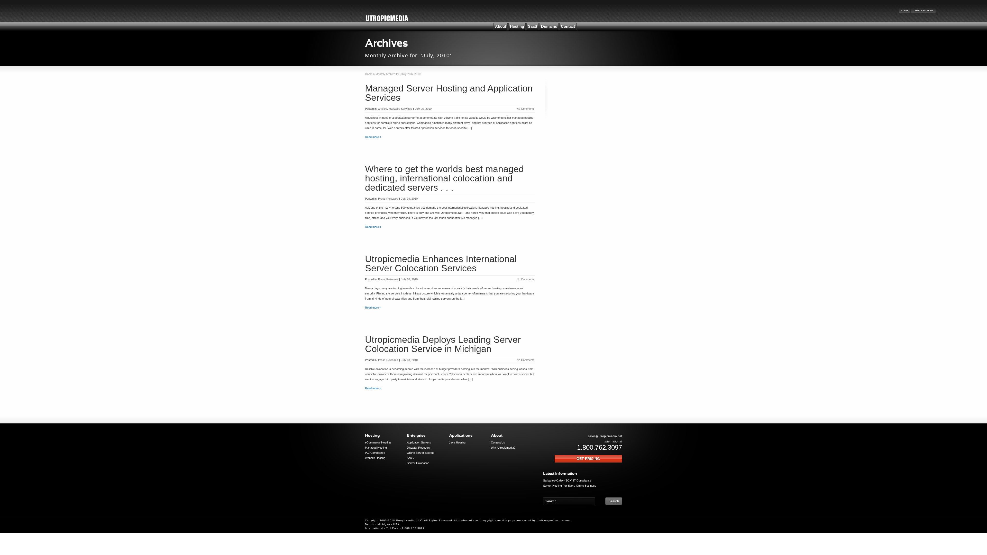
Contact (568, 26)
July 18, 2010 (409, 279)
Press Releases (388, 198)
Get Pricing (588, 459)
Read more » (373, 136)
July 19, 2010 (409, 198)
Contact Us (498, 442)
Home (368, 74)
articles (382, 108)
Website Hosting (375, 457)
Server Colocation (418, 463)
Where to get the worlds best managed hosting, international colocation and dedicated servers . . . (444, 178)
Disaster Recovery (419, 447)
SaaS (532, 26)
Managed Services (400, 108)
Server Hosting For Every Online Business (569, 485)
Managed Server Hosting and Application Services (449, 93)
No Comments (526, 108)
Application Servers (419, 442)
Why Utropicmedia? (503, 447)
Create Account (923, 11)
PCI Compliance (375, 452)
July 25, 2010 (423, 108)
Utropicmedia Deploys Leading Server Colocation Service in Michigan (443, 344)
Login (904, 11)
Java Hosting (457, 442)
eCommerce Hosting (378, 442)
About (500, 26)
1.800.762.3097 (599, 447)
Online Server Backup (420, 452)
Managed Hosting (376, 447)
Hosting (517, 26)
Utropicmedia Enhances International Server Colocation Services (441, 263)
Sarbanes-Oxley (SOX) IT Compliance (567, 480)
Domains (549, 26)
